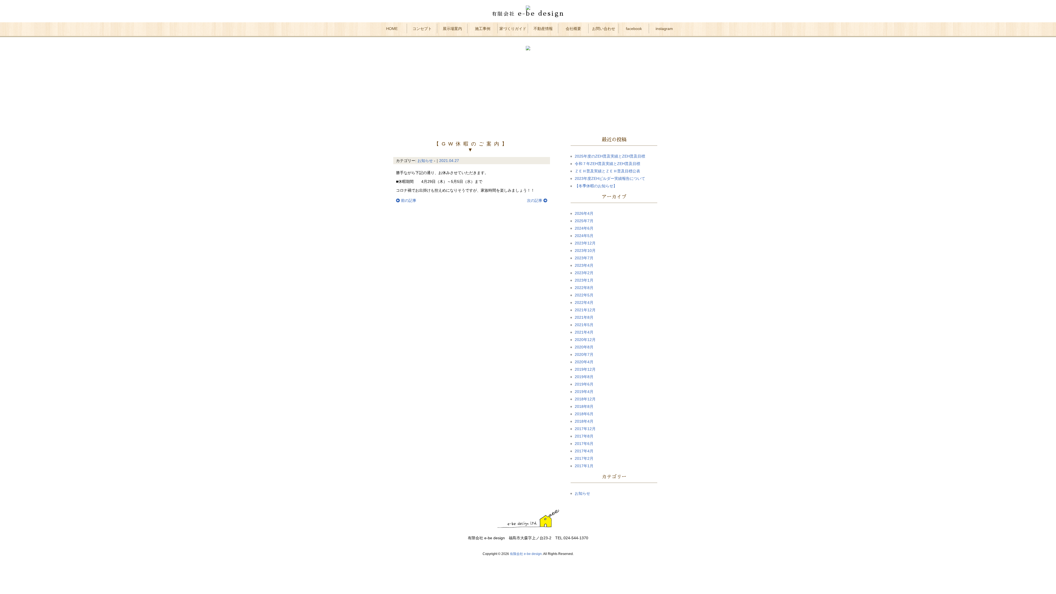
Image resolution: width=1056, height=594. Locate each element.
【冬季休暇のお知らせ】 (596, 186)
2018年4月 (584, 421)
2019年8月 (584, 377)
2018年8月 (584, 406)
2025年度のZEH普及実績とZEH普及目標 (610, 156)
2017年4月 (584, 451)
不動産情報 (543, 28)
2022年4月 (584, 302)
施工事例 (482, 28)
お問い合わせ (603, 28)
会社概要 (573, 28)
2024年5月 (584, 235)
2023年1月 (584, 280)
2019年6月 (584, 384)
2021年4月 (584, 332)
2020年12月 (585, 339)
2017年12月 (585, 429)
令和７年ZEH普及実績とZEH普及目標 (607, 163)
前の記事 (408, 200)
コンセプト (422, 28)
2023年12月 (585, 243)
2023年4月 (584, 265)
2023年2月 (584, 273)
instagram (664, 28)
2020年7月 (584, 354)
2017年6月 (584, 443)
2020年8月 (584, 347)
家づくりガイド (512, 28)
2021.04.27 (449, 160)
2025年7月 (584, 221)
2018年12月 (585, 399)
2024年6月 (584, 228)
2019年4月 (584, 391)
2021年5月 (584, 325)
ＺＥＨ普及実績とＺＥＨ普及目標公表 (607, 171)
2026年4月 (584, 213)
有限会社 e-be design (526, 554)
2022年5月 (584, 295)
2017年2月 (584, 458)
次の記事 (535, 200)
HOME (392, 28)
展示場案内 (452, 28)
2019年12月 (585, 369)
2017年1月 (584, 466)
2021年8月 (584, 317)
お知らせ (425, 160)
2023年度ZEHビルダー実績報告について (610, 178)
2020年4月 (584, 362)
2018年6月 (584, 414)
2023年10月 (585, 250)
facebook (634, 28)
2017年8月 (584, 436)
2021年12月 (585, 310)
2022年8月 (584, 287)
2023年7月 (584, 258)
